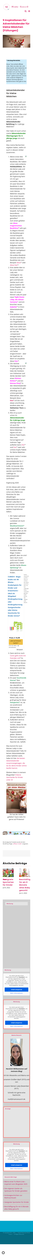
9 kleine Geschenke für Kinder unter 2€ (14, 777)
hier (16, 361)
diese (19, 262)
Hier (23, 445)
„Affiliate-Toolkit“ (17, 844)
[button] (3, 1252)
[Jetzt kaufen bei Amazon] (16, 619)
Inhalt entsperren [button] (16, 989)
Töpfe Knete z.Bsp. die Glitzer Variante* (17, 299)
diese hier (14, 265)
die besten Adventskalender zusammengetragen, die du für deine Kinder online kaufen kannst (16, 763)
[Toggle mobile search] (25, 11)
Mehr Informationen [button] (16, 993)
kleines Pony (15, 383)
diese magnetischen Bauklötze (16, 225)
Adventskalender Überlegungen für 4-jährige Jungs (16, 135)
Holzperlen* (15, 702)
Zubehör (13, 307)
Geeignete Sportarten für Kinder (8, 882)
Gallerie (8, 872)
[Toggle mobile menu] (29, 11)
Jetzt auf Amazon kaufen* (16, 642)
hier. (25, 81)
